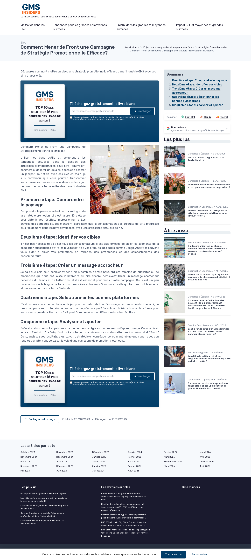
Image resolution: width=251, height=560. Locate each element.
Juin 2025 (61, 461)
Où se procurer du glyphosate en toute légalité (43, 493)
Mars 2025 (169, 457)
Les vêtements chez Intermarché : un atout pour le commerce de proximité (44, 499)
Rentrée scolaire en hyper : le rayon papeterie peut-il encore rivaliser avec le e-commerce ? (123, 516)
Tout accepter (173, 554)
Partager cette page (42, 419)
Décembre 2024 (64, 457)
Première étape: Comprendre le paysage (199, 80)
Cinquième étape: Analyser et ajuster (197, 105)
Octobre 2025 (207, 461)
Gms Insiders (132, 47)
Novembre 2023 (64, 452)
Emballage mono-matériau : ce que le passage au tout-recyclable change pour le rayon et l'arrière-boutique (125, 533)
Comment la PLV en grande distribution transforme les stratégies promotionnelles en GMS (123, 496)
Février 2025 (134, 457)
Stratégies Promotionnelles (212, 47)
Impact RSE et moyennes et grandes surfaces (199, 27)
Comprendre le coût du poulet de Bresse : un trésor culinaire (42, 522)
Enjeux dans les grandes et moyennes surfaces (141, 27)
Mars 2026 (169, 466)
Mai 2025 (25, 461)
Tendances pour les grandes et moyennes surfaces (80, 27)
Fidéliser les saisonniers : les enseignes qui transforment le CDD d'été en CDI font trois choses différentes (122, 507)
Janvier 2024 (135, 452)
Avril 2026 (205, 466)
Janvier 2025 (99, 457)
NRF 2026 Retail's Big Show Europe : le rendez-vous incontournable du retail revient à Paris (124, 524)
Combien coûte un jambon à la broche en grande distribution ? (44, 507)
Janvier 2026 (99, 466)
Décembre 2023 (100, 452)
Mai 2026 (25, 470)
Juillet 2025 (98, 461)
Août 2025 (133, 461)
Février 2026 (134, 466)
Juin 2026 (61, 470)
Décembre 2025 (64, 466)
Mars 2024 (205, 452)
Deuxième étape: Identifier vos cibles (197, 84)
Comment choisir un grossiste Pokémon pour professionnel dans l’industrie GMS (42, 514)
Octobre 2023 (27, 452)
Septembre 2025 (173, 461)
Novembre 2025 (28, 466)
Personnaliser (200, 554)
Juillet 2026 (98, 470)
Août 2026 (133, 470)
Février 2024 (170, 452)
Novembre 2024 (28, 457)
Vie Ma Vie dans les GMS (32, 27)
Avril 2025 (205, 457)
